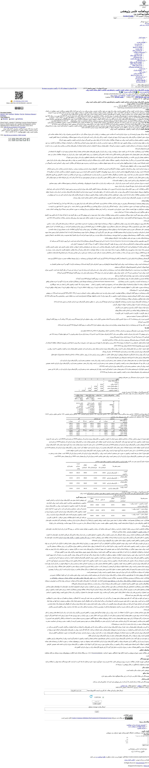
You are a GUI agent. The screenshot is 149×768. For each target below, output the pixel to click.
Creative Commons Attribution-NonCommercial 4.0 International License (92, 718)
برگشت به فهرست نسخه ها (50, 88)
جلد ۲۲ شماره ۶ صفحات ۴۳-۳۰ (68, 88)
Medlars (17, 114)
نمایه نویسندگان (137, 57)
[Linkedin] (17, 139)
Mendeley (5, 119)
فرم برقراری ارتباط (136, 75)
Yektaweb (146, 766)
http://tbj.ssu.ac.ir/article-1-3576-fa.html (14, 127)
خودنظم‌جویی (121, 95)
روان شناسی (124, 685)
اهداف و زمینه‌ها (137, 47)
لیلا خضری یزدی (144, 92)
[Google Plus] (13, 139)
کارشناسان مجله (137, 50)
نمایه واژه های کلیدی (136, 58)
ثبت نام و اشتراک (141, 77)
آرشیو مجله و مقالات (140, 52)
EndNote (11, 114)
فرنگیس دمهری (128, 92)
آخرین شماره (138, 53)
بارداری (138, 95)
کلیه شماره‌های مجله (136, 55)
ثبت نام (147, 23)
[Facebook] (28, 139)
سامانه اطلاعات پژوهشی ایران (137, 726)
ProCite (22, 114)
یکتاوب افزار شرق (129, 760)
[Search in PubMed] (134, 92)
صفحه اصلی (142, 37)
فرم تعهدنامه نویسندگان (135, 67)
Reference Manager (30, 114)
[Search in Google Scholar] (136, 92)
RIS (7, 114)
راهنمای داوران (138, 70)
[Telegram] (20, 139)
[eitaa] (9, 139)
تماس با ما (143, 72)
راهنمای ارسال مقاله (136, 63)
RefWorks (3, 115)
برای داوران (142, 68)
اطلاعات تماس (138, 73)
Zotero (12, 119)
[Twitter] (24, 139)
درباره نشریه (138, 45)
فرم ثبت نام (138, 78)
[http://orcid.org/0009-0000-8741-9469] (138, 92)
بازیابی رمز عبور (144, 25)
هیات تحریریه (138, 44)
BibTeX (2, 114)
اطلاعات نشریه (141, 42)
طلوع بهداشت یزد (100, 757)
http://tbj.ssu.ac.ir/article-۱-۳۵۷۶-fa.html (15, 135)
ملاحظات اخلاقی (141, 80)
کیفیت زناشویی (130, 95)
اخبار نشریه (139, 49)
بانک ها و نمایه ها (141, 81)
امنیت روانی (113, 95)
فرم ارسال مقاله (137, 65)
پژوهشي (139, 685)
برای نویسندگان (141, 60)
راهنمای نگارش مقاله (136, 62)
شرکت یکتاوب (141, 728)
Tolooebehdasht (140, 763)
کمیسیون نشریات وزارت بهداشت (136, 725)
